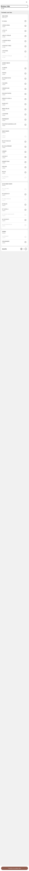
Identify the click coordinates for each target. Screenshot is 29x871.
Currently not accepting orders (14, 868)
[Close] (26, 2)
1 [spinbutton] (23, 249)
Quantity (4, 249)
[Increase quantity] (26, 249)
